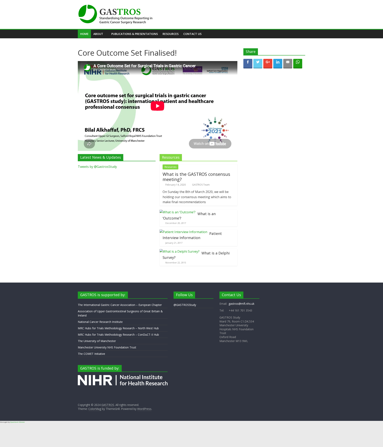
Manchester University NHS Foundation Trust (107, 347)
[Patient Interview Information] (183, 232)
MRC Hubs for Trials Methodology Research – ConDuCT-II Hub (118, 334)
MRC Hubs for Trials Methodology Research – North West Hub (118, 328)
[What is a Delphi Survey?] (179, 251)
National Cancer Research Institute (100, 322)
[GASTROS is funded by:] (123, 377)
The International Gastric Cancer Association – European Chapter (120, 305)
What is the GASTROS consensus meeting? (196, 176)
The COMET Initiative (91, 354)
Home (84, 34)
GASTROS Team (201, 184)
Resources (171, 34)
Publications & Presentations (134, 34)
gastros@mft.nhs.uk (241, 304)
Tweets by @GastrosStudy (97, 166)
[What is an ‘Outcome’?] (177, 212)
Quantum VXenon (17, 422)
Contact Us (192, 34)
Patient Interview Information (192, 235)
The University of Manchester (97, 341)
